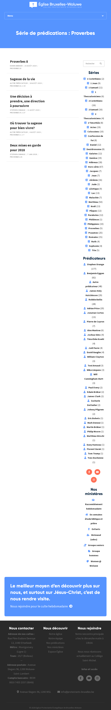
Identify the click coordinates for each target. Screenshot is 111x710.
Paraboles (93, 215)
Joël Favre (93, 348)
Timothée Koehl (95, 339)
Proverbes (93, 228)
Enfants (95, 529)
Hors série (93, 166)
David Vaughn (94, 352)
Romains (93, 237)
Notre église (55, 634)
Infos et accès (89, 669)
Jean (94, 175)
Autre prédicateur (19, 83)
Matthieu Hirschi (95, 435)
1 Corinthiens (94, 78)
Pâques (93, 210)
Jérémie (93, 180)
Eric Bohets (94, 418)
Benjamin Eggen (95, 273)
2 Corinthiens (95, 100)
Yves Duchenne (95, 457)
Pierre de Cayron (95, 321)
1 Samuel (93, 87)
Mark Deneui (93, 422)
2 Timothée (94, 122)
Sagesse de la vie (22, 79)
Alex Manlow (93, 330)
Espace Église (55, 651)
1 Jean (93, 83)
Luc (93, 193)
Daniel (93, 144)
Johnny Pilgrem (95, 409)
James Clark (93, 396)
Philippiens (93, 223)
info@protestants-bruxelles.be (77, 691)
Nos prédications (55, 642)
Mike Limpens (94, 370)
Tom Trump (94, 453)
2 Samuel (93, 109)
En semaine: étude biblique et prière (94, 519)
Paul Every (93, 387)
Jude (94, 184)
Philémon (94, 219)
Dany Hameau (94, 444)
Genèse (93, 158)
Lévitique (94, 188)
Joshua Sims (94, 334)
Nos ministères (55, 647)
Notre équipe (55, 638)
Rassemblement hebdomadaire (93, 506)
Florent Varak (94, 449)
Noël (93, 206)
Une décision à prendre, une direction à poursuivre (27, 101)
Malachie (94, 197)
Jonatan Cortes (95, 312)
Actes (93, 127)
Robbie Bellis (95, 299)
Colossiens (93, 131)
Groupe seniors (96, 545)
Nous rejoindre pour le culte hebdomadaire (39, 606)
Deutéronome (94, 149)
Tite (94, 250)
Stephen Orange (17, 110)
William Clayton (95, 356)
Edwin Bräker (16, 66)
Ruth (93, 241)
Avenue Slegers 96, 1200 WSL (35, 691)
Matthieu (93, 201)
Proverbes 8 (19, 61)
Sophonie (94, 245)
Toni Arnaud (94, 365)
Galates (93, 153)
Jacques (93, 171)
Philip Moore (93, 431)
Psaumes (93, 232)
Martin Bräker (94, 427)
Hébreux (93, 162)
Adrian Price (93, 308)
